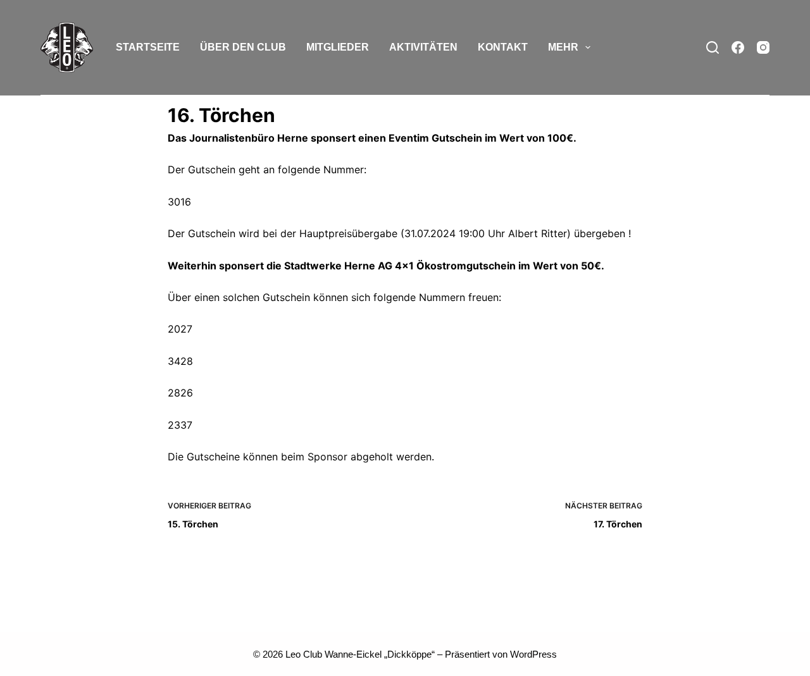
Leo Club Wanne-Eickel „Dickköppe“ (360, 654)
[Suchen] (712, 47)
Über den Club (243, 47)
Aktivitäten (423, 47)
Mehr (563, 47)
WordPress (533, 654)
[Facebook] (738, 47)
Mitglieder (337, 47)
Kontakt (503, 47)
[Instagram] (763, 47)
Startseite (148, 47)
